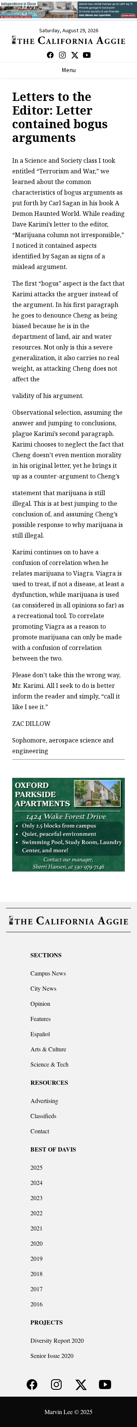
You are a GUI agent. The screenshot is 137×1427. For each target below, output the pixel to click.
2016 (36, 1304)
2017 (36, 1289)
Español (40, 1034)
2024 (36, 1182)
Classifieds (43, 1116)
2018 (36, 1274)
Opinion (40, 1003)
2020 (36, 1243)
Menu (69, 70)
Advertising (44, 1100)
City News (43, 988)
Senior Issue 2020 (51, 1355)
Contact (39, 1131)
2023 (36, 1198)
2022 (36, 1213)
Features (40, 1019)
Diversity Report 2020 (57, 1340)
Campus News (48, 973)
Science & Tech (49, 1064)
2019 (36, 1258)
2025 (36, 1167)
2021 (36, 1228)
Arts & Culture (48, 1049)
